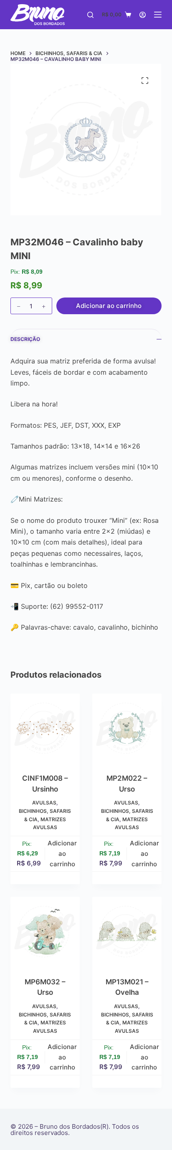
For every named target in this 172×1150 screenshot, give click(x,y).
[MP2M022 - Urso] (127, 728)
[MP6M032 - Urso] (45, 931)
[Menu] (158, 14)
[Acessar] (142, 15)
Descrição (25, 339)
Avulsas (44, 802)
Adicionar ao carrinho (109, 306)
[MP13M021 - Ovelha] (127, 931)
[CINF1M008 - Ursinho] (45, 728)
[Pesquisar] (90, 15)
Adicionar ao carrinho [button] (62, 853)
